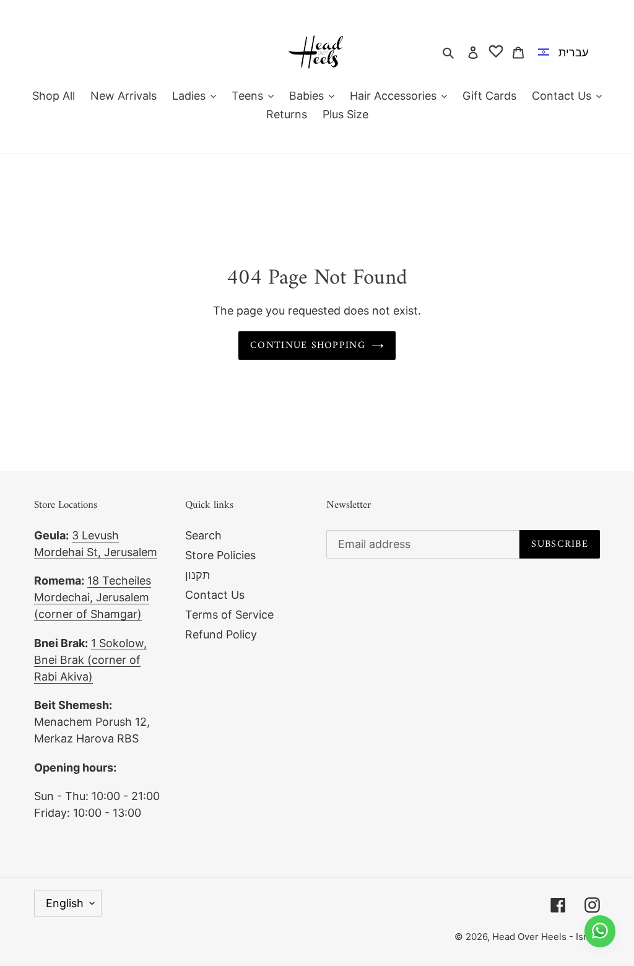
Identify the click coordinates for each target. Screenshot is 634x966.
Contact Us (215, 594)
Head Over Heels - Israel (546, 936)
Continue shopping (307, 345)
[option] (565, 52)
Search (203, 535)
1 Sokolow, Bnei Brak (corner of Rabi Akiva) (90, 660)
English (65, 903)
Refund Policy (221, 634)
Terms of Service (229, 614)
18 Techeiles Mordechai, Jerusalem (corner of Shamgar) (92, 597)
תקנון (197, 574)
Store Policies (220, 555)
